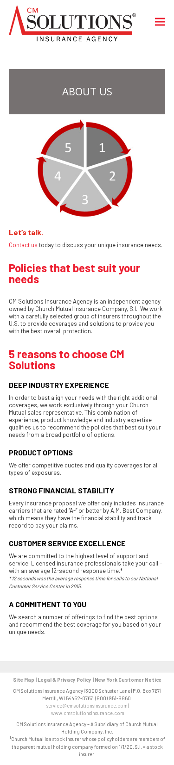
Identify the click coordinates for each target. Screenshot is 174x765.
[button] (160, 22)
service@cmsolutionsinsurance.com (87, 706)
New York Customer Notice (128, 680)
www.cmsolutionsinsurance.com (87, 713)
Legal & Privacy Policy (64, 680)
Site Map (23, 680)
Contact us (23, 245)
